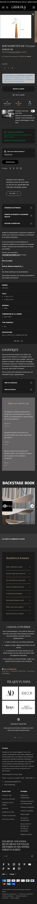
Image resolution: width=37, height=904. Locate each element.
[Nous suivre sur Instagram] (14, 864)
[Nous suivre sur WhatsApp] (19, 868)
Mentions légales (14, 898)
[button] (18, 95)
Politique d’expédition (21, 896)
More (16, 123)
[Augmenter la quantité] (12, 68)
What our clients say (18, 403)
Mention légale (25, 814)
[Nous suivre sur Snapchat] (14, 868)
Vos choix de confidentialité (25, 819)
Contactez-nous (8, 154)
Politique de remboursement (9, 894)
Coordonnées (5, 898)
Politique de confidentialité (26, 894)
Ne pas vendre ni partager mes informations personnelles (26, 827)
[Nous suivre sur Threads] (19, 864)
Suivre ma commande (8, 799)
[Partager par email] (20, 168)
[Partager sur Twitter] (13, 168)
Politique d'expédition (27, 807)
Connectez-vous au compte (7, 804)
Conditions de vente (8, 812)
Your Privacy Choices (8, 819)
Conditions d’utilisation (8, 896)
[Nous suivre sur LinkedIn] (8, 868)
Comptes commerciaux (9, 816)
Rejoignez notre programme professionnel (15, 140)
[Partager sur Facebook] (10, 168)
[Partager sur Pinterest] (17, 168)
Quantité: (5, 64)
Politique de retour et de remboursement (27, 802)
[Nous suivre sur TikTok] (3, 868)
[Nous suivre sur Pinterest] (24, 864)
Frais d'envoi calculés (14, 52)
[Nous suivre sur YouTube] (29, 864)
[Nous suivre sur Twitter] (8, 864)
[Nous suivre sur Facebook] (3, 864)
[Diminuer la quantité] (4, 68)
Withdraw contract (26, 834)
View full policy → (6, 673)
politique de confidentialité (25, 796)
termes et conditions (27, 811)
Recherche (5, 808)
